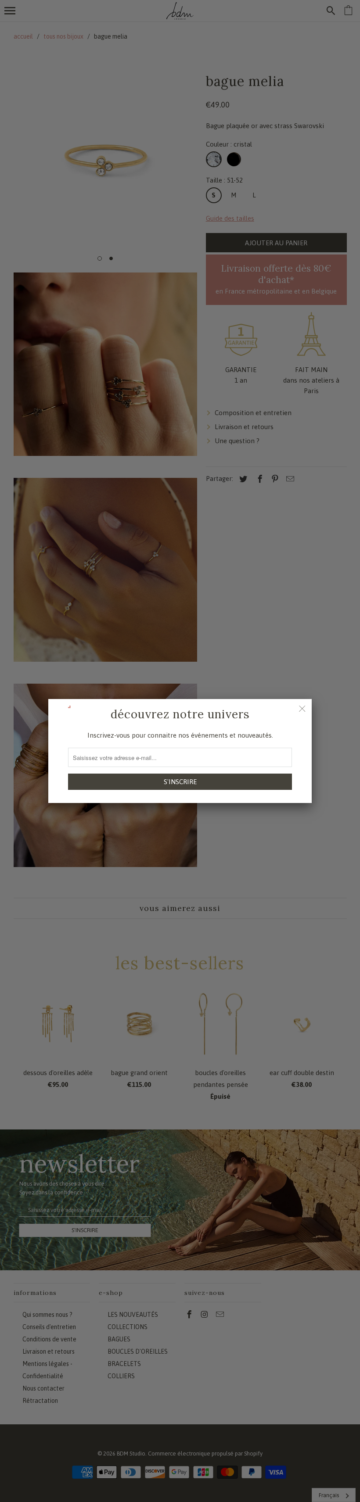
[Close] (302, 708)
